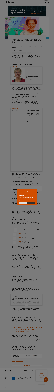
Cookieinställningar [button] (21, 200)
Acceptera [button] (31, 202)
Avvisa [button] (23, 202)
